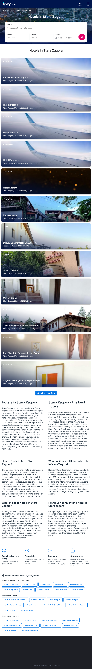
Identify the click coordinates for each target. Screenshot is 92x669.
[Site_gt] (49, 649)
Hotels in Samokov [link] (43, 590)
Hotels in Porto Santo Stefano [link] (54, 605)
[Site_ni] (42, 649)
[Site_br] (6, 643)
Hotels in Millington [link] (72, 600)
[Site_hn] (57, 649)
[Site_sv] (35, 649)
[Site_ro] (13, 643)
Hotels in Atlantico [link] (70, 625)
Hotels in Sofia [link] (45, 584)
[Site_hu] (71, 643)
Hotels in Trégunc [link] (54, 600)
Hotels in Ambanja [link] (33, 605)
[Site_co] (78, 643)
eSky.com (5, 10)
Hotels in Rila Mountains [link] (49, 620)
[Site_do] (85, 643)
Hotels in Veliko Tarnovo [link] (70, 620)
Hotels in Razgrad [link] (30, 620)
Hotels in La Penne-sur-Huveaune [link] (15, 600)
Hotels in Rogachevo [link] (11, 590)
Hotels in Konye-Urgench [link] (77, 605)
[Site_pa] (28, 649)
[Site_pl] (28, 643)
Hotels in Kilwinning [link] (26, 610)
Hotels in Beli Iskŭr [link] (61, 590)
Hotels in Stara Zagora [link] (11, 620)
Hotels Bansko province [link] (12, 625)
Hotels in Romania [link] (10, 631)
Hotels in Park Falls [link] (37, 600)
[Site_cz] (49, 643)
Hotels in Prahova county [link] (51, 625)
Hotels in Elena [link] (27, 590)
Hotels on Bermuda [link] (31, 625)
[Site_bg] (21, 643)
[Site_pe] (35, 643)
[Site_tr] (42, 643)
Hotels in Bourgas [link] (76, 584)
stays (12, 10)
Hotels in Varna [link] (60, 584)
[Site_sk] (64, 643)
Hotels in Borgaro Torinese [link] (13, 605)
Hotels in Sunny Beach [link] (11, 584)
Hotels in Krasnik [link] (9, 610)
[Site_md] (57, 643)
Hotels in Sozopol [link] (29, 584)
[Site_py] (64, 649)
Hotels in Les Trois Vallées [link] (29, 631)
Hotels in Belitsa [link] (77, 590)
